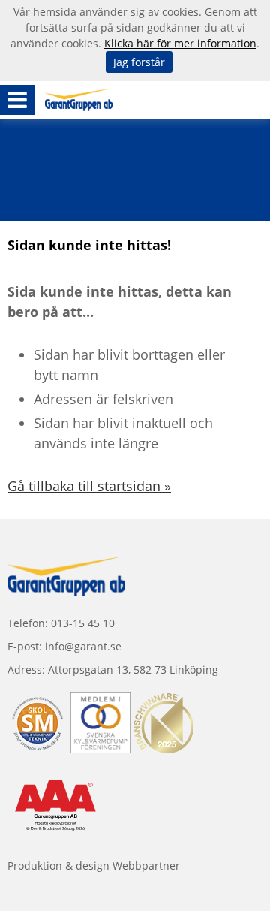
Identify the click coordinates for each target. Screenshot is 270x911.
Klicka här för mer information (180, 43)
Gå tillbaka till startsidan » (89, 486)
